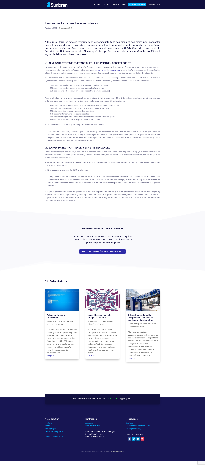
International (52, 324)
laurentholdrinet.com (117, 451)
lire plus (50, 355)
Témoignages (50, 428)
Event (72, 321)
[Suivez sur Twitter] (133, 439)
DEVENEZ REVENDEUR (54, 436)
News (60, 324)
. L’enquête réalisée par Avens (107, 70)
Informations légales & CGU (138, 425)
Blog (124, 4)
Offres (106, 4)
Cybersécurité (64, 28)
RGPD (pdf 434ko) (133, 428)
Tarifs (47, 425)
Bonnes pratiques (106, 321)
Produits (97, 4)
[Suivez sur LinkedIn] (138, 439)
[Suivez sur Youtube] (142, 439)
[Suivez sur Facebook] (129, 439)
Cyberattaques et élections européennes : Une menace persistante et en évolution (140, 317)
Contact (115, 4)
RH (72, 28)
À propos (89, 423)
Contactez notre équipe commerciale (101, 251)
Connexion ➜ (154, 4)
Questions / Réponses (54, 431)
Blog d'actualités (92, 425)
